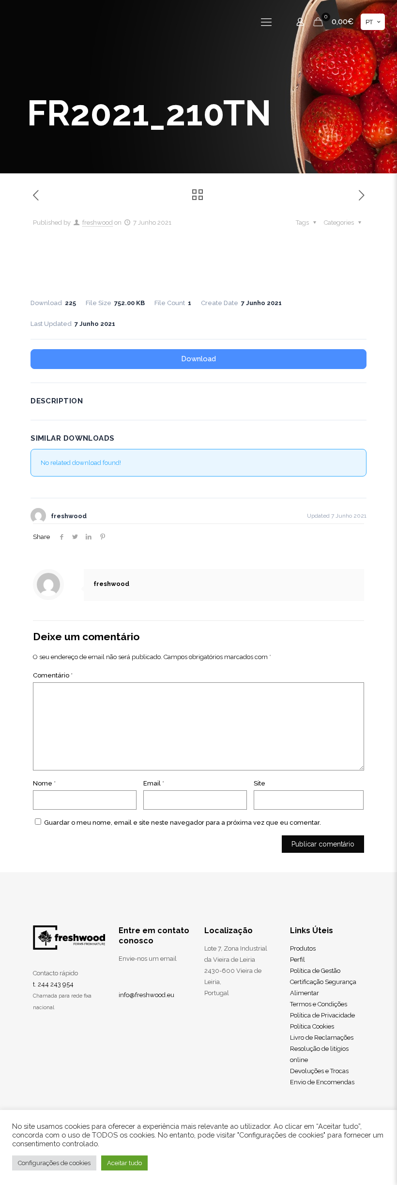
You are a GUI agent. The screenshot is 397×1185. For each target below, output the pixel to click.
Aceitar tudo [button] (124, 1163)
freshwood (97, 222)
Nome (44, 783)
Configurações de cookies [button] (54, 1163)
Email (153, 783)
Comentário (53, 675)
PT (369, 22)
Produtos (303, 948)
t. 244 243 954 (53, 984)
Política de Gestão (315, 970)
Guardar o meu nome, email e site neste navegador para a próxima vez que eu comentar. (182, 822)
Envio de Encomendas (322, 1082)
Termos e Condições (318, 1004)
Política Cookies (312, 1026)
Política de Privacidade (322, 1015)
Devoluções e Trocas (319, 1071)
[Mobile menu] (266, 22)
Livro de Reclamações (321, 1037)
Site (259, 783)
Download (198, 358)
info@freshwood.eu (146, 995)
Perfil (297, 959)
